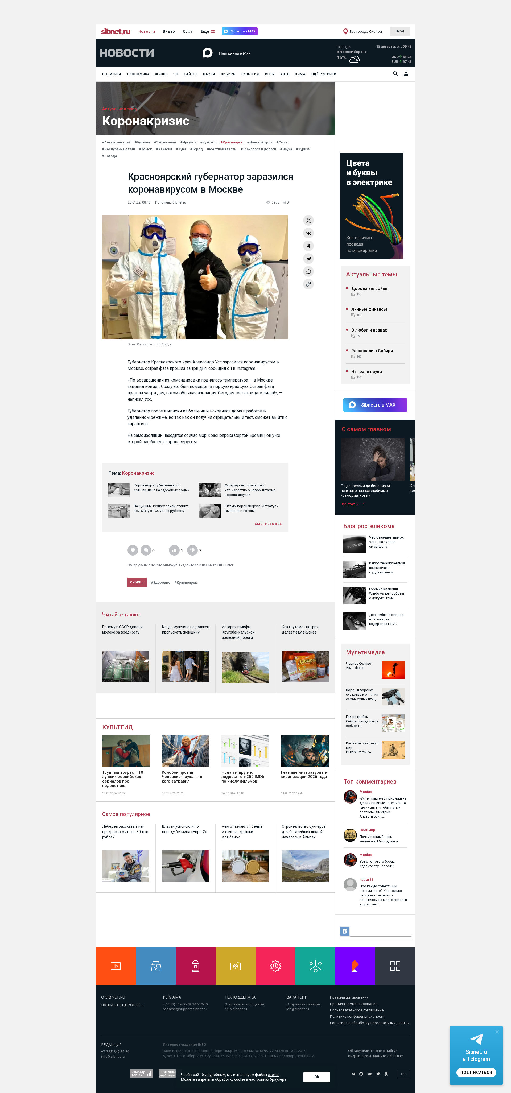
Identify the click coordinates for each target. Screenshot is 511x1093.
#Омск (282, 142)
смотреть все (268, 524)
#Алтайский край (116, 142)
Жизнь (161, 74)
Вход (400, 30)
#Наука (286, 149)
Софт (188, 31)
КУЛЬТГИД (117, 727)
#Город (196, 149)
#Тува (181, 149)
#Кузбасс (208, 142)
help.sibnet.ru (236, 1009)
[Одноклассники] (308, 246)
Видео (169, 31)
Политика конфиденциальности (357, 1016)
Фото (131, 344)
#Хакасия (164, 149)
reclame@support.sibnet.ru (185, 1009)
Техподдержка (240, 997)
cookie (273, 1075)
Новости (146, 31)
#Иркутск (188, 142)
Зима (300, 74)
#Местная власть (221, 149)
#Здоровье (160, 583)
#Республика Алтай (118, 149)
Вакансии (297, 997)
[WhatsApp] (308, 271)
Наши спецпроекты (122, 1004)
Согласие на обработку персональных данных (369, 1022)
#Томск (145, 149)
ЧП (175, 74)
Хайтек (191, 74)
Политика (112, 74)
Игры (270, 74)
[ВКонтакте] (308, 233)
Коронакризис (138, 473)
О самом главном (366, 429)
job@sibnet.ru (297, 1009)
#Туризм (303, 149)
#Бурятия (142, 142)
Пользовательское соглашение (357, 1010)
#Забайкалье (165, 142)
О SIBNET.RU (113, 997)
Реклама (172, 997)
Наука (209, 74)
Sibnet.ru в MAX (243, 31)
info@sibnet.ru (113, 1056)
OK (316, 1077)
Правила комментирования (353, 1003)
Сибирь (228, 74)
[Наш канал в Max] (246, 61)
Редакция (111, 1044)
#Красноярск (232, 142)
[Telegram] (308, 258)
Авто (285, 74)
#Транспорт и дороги (258, 149)
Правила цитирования (349, 997)
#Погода (109, 156)
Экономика (138, 74)
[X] (308, 220)
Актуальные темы (371, 274)
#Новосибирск (259, 142)
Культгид (250, 74)
